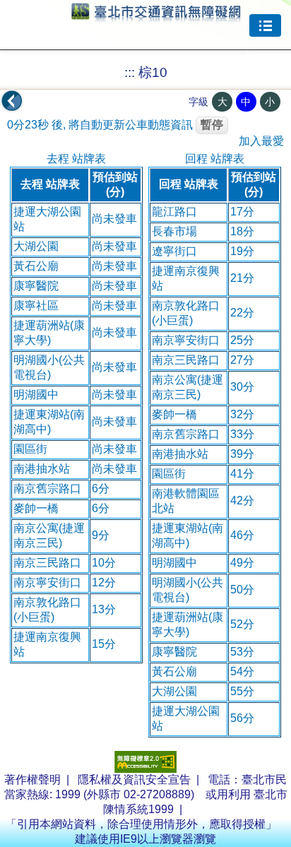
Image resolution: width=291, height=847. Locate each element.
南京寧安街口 (47, 582)
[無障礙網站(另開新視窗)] (145, 769)
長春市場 (174, 231)
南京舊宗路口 (47, 488)
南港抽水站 (41, 469)
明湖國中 (36, 395)
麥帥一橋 (36, 508)
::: (129, 72)
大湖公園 (36, 246)
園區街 (30, 449)
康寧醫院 (36, 286)
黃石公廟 (36, 266)
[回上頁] (12, 101)
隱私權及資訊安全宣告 (134, 780)
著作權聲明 (32, 780)
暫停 (212, 125)
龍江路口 (174, 212)
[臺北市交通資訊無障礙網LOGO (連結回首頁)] (156, 15)
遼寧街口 (174, 251)
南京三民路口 (47, 563)
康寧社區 (36, 306)
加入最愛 (261, 141)
